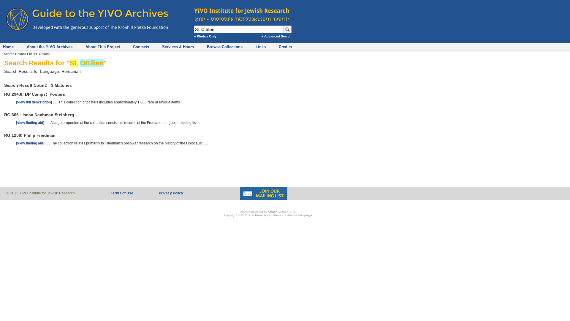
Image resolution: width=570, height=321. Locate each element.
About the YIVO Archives (49, 47)
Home (8, 47)
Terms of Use (122, 193)
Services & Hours (178, 47)
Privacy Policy (171, 193)
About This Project (103, 47)
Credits (285, 47)
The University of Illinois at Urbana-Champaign (280, 215)
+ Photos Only (205, 36)
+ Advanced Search (277, 36)
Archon (273, 211)
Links (261, 47)
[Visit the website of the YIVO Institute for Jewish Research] (243, 12)
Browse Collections (225, 47)
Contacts (141, 47)
